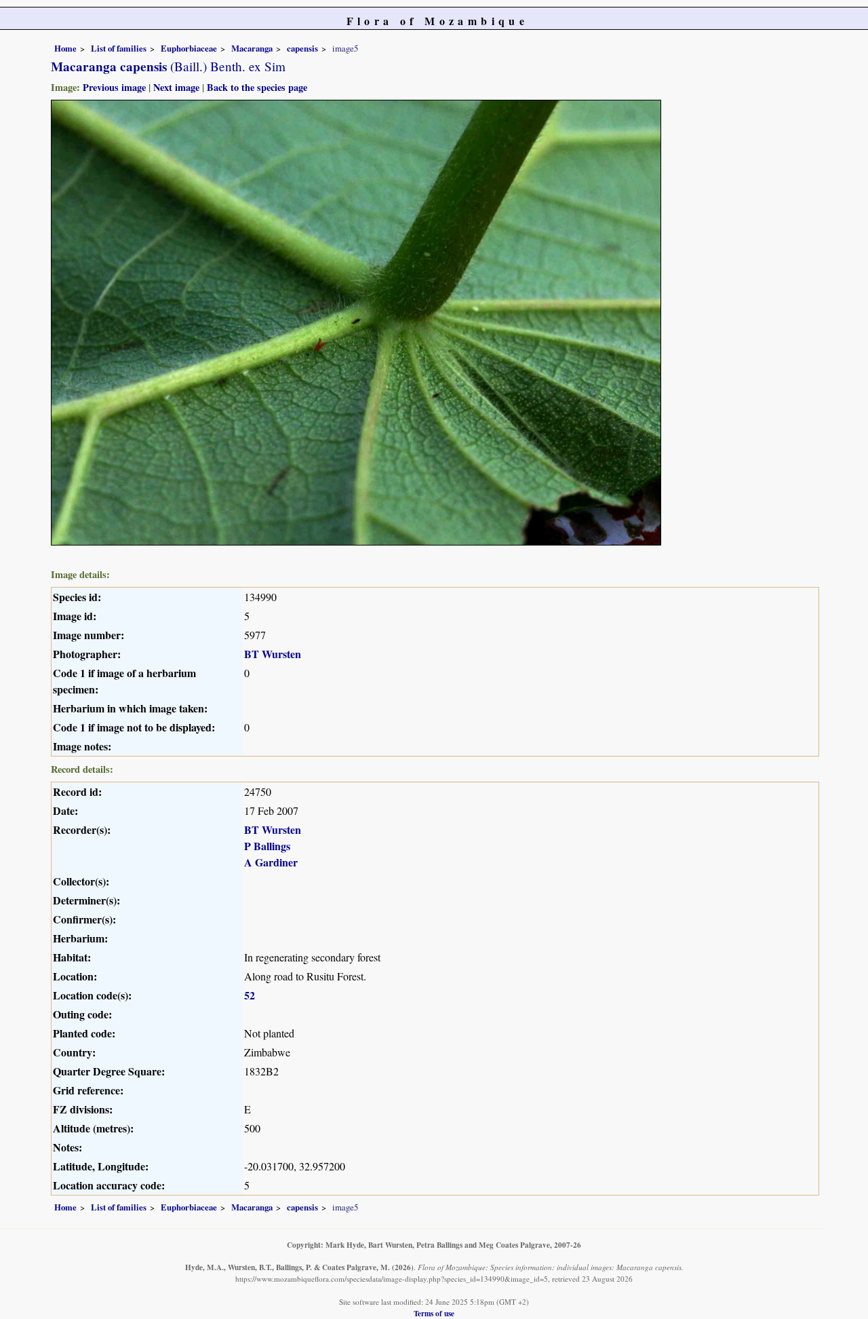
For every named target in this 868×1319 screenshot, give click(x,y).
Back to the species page (257, 87)
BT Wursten (272, 654)
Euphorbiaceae (189, 48)
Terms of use (434, 1313)
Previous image (114, 87)
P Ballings (267, 846)
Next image (176, 87)
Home (65, 48)
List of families (118, 48)
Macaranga (252, 48)
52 (249, 995)
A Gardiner (271, 862)
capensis (302, 48)
